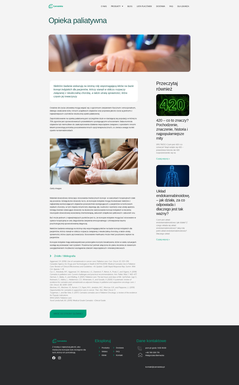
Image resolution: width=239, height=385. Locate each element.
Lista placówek (144, 6)
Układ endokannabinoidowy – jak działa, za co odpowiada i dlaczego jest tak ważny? (173, 202)
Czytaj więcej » (163, 159)
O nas (104, 6)
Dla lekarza (183, 6)
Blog (129, 6)
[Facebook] (53, 357)
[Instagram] (59, 357)
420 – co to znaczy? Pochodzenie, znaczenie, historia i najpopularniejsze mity (172, 129)
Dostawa (160, 6)
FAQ (171, 6)
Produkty (116, 6)
